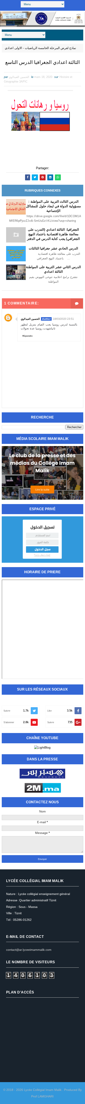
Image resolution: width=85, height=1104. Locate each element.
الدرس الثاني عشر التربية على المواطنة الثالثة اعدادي (53, 269)
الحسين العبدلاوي (30, 318)
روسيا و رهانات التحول (67, 156)
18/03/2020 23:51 (63, 318)
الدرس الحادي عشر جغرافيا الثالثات (53, 248)
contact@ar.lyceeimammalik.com (28, 949)
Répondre (27, 336)
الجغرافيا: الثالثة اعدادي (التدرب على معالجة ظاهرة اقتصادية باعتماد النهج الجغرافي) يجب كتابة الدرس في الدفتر (53, 234)
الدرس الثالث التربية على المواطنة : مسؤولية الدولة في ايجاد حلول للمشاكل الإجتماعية (53, 206)
